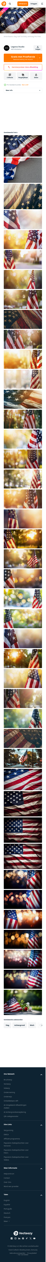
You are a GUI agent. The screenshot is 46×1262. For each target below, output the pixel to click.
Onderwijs (8, 1096)
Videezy (7, 1087)
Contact (7, 1177)
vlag (7, 1024)
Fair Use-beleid (22, 1253)
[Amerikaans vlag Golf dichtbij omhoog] (22, 145)
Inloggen (34, 4)
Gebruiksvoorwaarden (16, 1252)
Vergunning (8, 1129)
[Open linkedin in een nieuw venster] (18, 1237)
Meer (6, 1220)
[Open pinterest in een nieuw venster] (22, 1237)
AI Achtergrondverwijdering (15, 1111)
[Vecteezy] (3, 3)
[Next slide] (36, 1024)
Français (7, 1216)
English (7, 1199)
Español (7, 1203)
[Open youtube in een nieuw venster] (33, 1237)
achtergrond (19, 1024)
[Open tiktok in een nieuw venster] (26, 1237)
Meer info (9, 89)
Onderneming (9, 1091)
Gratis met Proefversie (23, 57)
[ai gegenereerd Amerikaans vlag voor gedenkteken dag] (22, 1001)
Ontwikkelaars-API (11, 1100)
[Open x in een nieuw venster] (30, 1237)
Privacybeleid (31, 1252)
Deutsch (7, 1212)
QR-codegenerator (11, 1115)
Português (8, 1208)
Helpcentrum (9, 1173)
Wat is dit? (25, 85)
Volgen (37, 49)
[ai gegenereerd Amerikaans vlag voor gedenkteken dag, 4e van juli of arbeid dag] (22, 195)
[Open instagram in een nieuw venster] (15, 1237)
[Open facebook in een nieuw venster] (11, 1237)
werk (32, 1024)
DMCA (6, 1133)
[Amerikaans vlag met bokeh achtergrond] (22, 878)
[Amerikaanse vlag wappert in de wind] (22, 802)
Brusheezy (8, 1079)
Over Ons (7, 1181)
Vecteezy (7, 1083)
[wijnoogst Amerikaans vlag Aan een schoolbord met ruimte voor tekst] (22, 169)
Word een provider (11, 1185)
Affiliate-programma (12, 1138)
